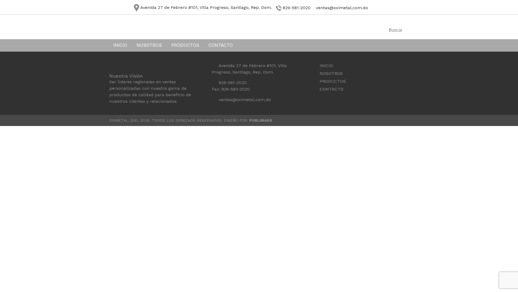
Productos (185, 45)
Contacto (221, 45)
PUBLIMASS (260, 120)
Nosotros (149, 45)
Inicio (120, 45)
